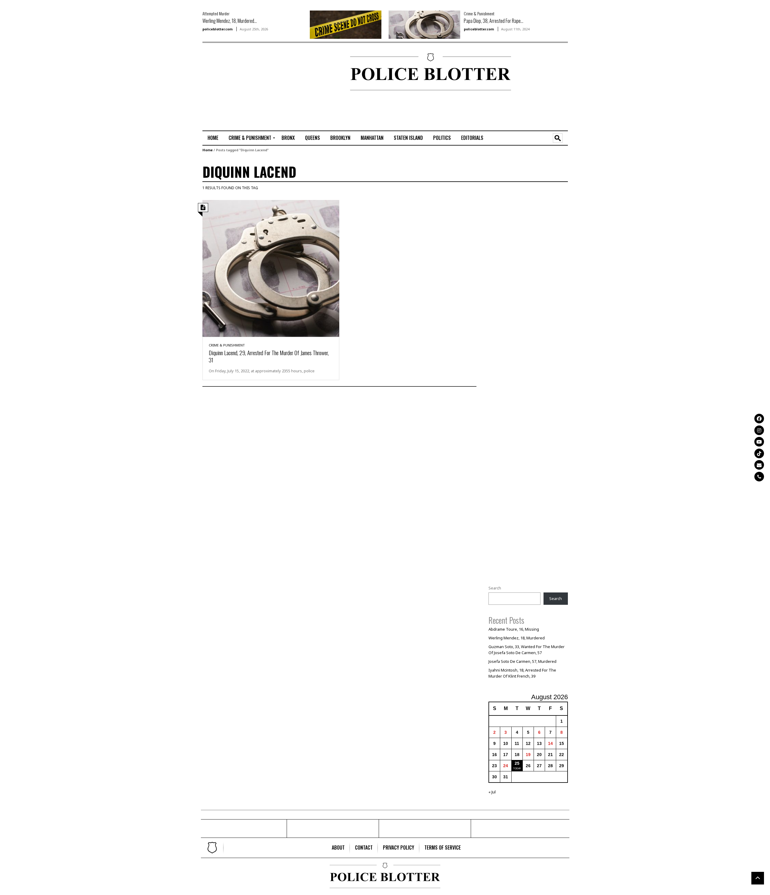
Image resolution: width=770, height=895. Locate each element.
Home (207, 150)
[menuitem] (212, 138)
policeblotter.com (217, 29)
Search (494, 588)
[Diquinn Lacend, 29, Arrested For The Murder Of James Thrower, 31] (271, 268)
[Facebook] (759, 418)
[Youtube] (759, 442)
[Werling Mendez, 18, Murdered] (345, 24)
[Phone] (759, 476)
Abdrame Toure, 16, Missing (513, 629)
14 (550, 743)
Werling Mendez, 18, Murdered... (229, 20)
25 (517, 763)
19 (528, 754)
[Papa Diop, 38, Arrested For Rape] (424, 24)
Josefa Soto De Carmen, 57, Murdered (522, 661)
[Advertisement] (220, 72)
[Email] (759, 465)
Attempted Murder (215, 13)
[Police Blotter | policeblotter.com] (212, 848)
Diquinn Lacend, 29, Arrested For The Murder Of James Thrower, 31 (269, 356)
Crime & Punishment (479, 13)
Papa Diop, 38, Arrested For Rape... (493, 20)
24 (505, 765)
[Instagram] (759, 430)
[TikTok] (759, 453)
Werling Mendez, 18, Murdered (516, 638)
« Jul (492, 792)
